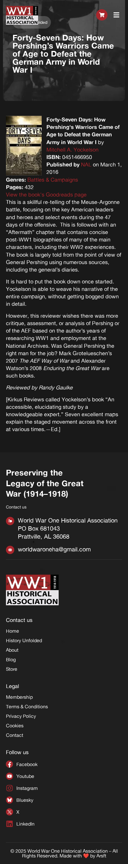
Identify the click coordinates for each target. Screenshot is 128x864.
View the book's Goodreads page (46, 194)
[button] (116, 15)
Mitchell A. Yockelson (72, 149)
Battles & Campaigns (52, 179)
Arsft (101, 856)
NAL (86, 164)
